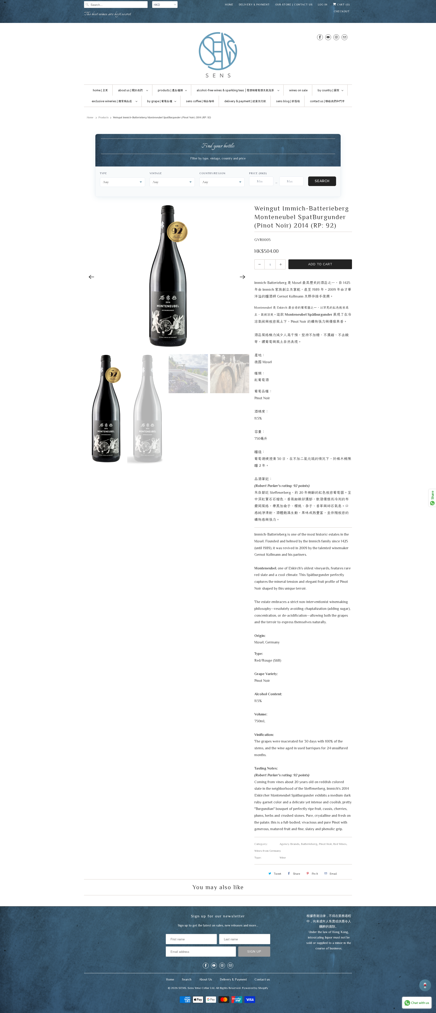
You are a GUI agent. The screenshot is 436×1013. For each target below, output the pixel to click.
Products (103, 117)
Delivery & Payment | (245, 101)
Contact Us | (327, 101)
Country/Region (212, 173)
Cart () (343, 4)
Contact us (262, 979)
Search (322, 181)
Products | (170, 90)
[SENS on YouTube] (328, 37)
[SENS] (218, 55)
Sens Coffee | (200, 101)
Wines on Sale (298, 90)
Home (229, 4)
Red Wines (340, 844)
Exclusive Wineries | (112, 101)
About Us (205, 979)
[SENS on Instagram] (336, 37)
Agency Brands (290, 844)
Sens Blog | (288, 101)
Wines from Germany (267, 850)
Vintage (156, 173)
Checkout (342, 11)
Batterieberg (309, 844)
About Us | (130, 90)
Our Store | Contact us (293, 4)
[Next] (243, 277)
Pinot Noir (325, 844)
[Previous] (91, 277)
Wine (283, 857)
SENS (182, 988)
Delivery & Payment (254, 4)
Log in (322, 4)
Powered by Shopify (255, 988)
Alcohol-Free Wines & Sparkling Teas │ (235, 90)
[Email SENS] (344, 37)
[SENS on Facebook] (320, 37)
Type (103, 173)
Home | (100, 90)
